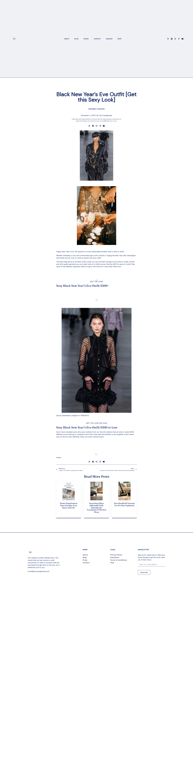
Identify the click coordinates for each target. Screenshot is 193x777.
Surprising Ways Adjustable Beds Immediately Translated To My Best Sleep (96, 507)
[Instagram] (175, 39)
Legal (113, 550)
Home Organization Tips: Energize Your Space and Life (68, 505)
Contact (97, 38)
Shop (120, 38)
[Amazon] (168, 39)
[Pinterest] (171, 39)
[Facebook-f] (179, 39)
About (66, 38)
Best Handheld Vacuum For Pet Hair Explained (124, 504)
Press (86, 38)
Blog (76, 38)
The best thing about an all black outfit (71, 262)
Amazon (109, 38)
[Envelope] (182, 39)
